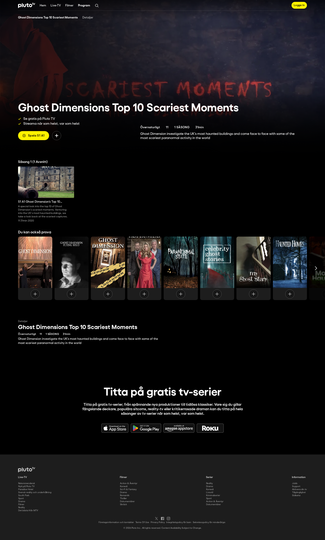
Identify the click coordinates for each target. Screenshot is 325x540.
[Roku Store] (210, 428)
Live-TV (56, 5)
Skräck (123, 504)
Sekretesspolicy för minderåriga (209, 522)
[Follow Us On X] (156, 518)
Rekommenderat (26, 483)
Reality (21, 507)
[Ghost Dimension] (35, 268)
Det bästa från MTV (28, 510)
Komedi (124, 486)
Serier (209, 477)
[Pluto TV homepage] (26, 469)
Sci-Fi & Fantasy (128, 489)
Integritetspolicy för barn (178, 522)
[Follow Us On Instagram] (168, 518)
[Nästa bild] (316, 268)
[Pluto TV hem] (26, 5)
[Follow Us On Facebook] (162, 518)
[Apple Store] (114, 428)
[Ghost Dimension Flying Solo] (72, 268)
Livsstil (209, 492)
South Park (23, 495)
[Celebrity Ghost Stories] (217, 268)
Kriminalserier (213, 495)
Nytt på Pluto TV (26, 486)
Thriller (123, 498)
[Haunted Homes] (290, 268)
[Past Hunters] (144, 268)
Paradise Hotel (25, 489)
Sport (21, 498)
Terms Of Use (142, 522)
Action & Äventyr (128, 483)
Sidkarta (296, 495)
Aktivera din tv (299, 489)
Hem (43, 5)
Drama (21, 501)
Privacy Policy (158, 522)
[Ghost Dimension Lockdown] (108, 268)
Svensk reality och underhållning (34, 492)
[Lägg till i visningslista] (56, 135)
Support (296, 486)
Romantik (124, 495)
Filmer (69, 5)
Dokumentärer (127, 501)
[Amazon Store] (178, 428)
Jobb (294, 483)
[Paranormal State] (181, 268)
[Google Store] (146, 428)
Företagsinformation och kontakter (116, 522)
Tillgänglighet (299, 492)
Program (84, 5)
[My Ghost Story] (253, 268)
